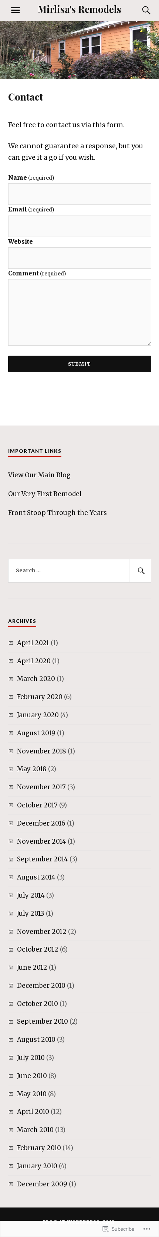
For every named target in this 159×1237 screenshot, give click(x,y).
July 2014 (31, 895)
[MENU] (15, 10)
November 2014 (41, 841)
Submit (79, 364)
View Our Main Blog (39, 475)
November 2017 (41, 787)
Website (20, 241)
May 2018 (32, 769)
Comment (37, 273)
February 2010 (39, 1148)
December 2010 (41, 986)
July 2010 (31, 1058)
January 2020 (38, 715)
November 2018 (41, 751)
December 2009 (42, 1184)
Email (31, 209)
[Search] (139, 10)
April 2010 (33, 1112)
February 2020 (39, 697)
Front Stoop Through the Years (57, 513)
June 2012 (32, 967)
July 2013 (30, 913)
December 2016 (41, 823)
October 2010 (37, 1004)
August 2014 (36, 877)
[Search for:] (79, 571)
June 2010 (32, 1076)
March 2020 (36, 679)
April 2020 (34, 661)
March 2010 (35, 1130)
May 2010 (32, 1094)
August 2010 (36, 1040)
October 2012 (37, 949)
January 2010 (37, 1166)
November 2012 (42, 932)
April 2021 (33, 643)
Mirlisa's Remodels (79, 9)
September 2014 (42, 859)
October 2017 (37, 805)
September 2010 (42, 1021)
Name (31, 177)
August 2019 (36, 733)
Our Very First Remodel (45, 494)
